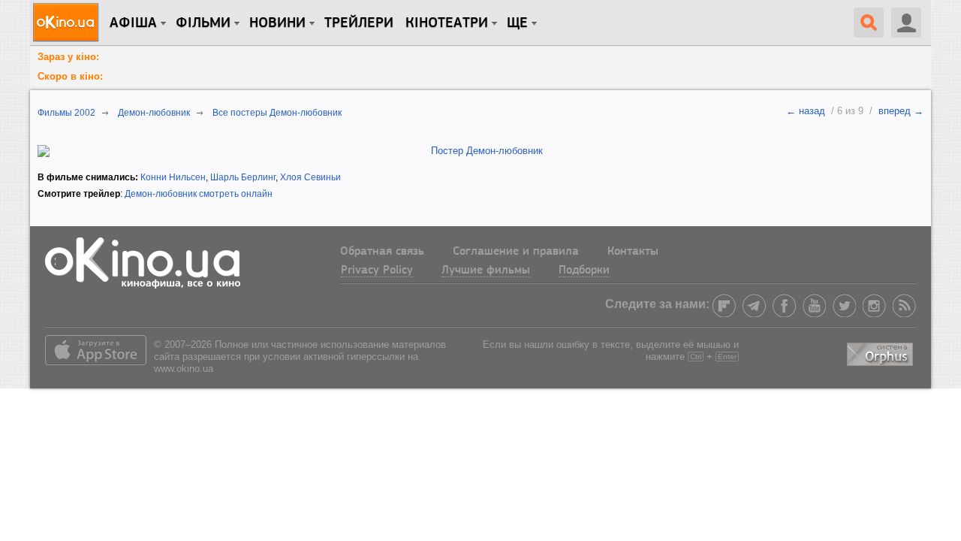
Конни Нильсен (173, 177)
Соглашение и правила (516, 252)
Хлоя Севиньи (310, 177)
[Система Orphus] (881, 351)
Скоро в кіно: (70, 76)
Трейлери (358, 23)
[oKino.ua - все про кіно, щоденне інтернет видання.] (68, 22)
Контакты (632, 252)
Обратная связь (382, 252)
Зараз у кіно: (68, 56)
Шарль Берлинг (243, 177)
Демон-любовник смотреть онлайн (199, 194)
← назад (805, 110)
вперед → (900, 110)
